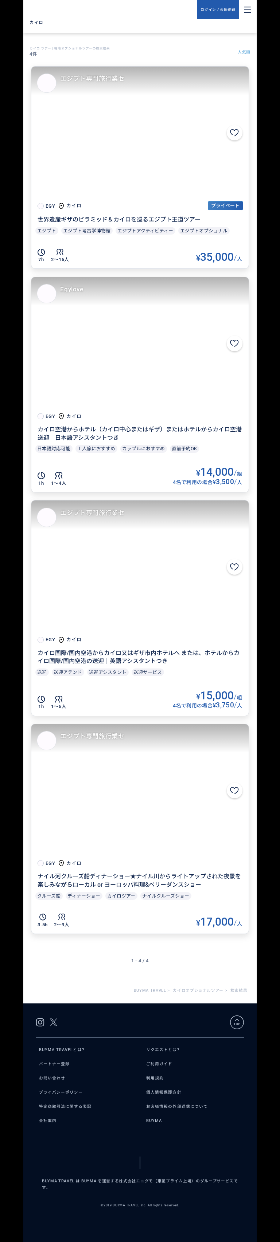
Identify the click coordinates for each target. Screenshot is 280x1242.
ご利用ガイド (159, 1064)
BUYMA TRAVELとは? (61, 1049)
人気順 (244, 52)
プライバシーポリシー (61, 1092)
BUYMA (154, 1120)
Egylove (71, 289)
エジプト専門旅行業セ (92, 78)
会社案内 (48, 1120)
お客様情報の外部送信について (177, 1106)
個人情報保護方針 (164, 1092)
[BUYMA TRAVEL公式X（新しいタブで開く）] (53, 1022)
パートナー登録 (54, 1064)
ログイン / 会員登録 (218, 10)
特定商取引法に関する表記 (65, 1106)
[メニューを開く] (247, 10)
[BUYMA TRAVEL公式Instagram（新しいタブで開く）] (40, 1022)
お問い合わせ (52, 1078)
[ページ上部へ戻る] (237, 1022)
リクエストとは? (162, 1049)
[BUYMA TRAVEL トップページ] (113, 9)
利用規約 (155, 1078)
